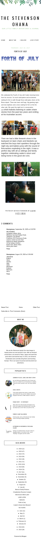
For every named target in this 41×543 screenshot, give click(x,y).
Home (3, 40)
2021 (20, 461)
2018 (20, 469)
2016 (20, 527)
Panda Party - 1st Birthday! (20, 402)
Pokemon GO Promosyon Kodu (16, 238)
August (21, 484)
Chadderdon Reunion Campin (22, 492)
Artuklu (8, 261)
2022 (20, 459)
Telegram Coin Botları (13, 236)
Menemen (9, 266)
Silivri (8, 260)
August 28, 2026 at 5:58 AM (24, 254)
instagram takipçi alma (13, 233)
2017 (20, 472)
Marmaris (9, 270)
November (21, 477)
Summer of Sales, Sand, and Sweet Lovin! (24, 377)
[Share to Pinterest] (25, 213)
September (21, 482)
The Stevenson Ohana (20, 21)
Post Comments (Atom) (17, 311)
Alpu (7, 263)
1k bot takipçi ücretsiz (13, 243)
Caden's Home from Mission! (22, 505)
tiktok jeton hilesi (11, 246)
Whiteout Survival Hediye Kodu (16, 235)
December (21, 474)
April (21, 516)
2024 (20, 454)
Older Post (36, 307)
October (21, 479)
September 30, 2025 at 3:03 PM (25, 229)
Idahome (22, 500)
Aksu (8, 271)
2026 (20, 449)
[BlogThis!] (18, 213)
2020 (19, 464)
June (20, 511)
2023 (20, 456)
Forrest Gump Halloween (20, 414)
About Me (12, 40)
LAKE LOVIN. (22, 497)
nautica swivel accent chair (15, 240)
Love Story (34, 40)
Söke (8, 265)
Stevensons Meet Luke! (22, 494)
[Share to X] (20, 213)
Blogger (24, 536)
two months (22, 507)
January (21, 524)
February (21, 521)
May (21, 513)
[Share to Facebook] (22, 213)
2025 (20, 451)
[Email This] (16, 213)
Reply (8, 249)
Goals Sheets (16, 390)
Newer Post (5, 307)
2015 (20, 529)
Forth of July (22, 502)
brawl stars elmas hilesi (13, 244)
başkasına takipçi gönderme (15, 241)
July (21, 487)
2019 (20, 467)
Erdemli (8, 268)
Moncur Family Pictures (22, 489)
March (21, 518)
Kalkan (8, 258)
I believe (23, 40)
